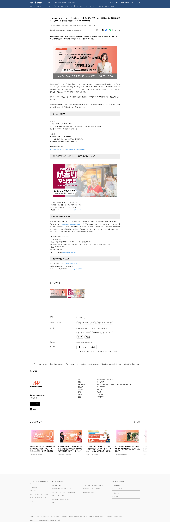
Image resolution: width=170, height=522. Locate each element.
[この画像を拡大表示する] (58, 293)
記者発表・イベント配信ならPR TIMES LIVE (63, 492)
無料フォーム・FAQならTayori (91, 488)
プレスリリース (42, 364)
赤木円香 (96, 332)
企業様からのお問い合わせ (96, 516)
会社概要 (32, 516)
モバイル (47, 6)
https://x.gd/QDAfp (78, 269)
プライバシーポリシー (43, 516)
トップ (33, 364)
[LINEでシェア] (109, 30)
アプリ (54, 6)
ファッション (80, 6)
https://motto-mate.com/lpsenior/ (71, 224)
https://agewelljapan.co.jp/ (69, 252)
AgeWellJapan (82, 328)
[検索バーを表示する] (139, 2)
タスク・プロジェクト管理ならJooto (93, 485)
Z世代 (88, 337)
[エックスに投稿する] (102, 30)
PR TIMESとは (33, 487)
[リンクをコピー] (118, 30)
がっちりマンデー (84, 332)
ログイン (133, 3)
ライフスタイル (90, 6)
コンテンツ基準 (55, 516)
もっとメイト (107, 332)
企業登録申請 (124, 3)
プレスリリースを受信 (111, 3)
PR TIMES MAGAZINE (58, 496)
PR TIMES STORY (56, 485)
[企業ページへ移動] (36, 385)
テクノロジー (38, 6)
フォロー (35, 404)
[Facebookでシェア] (106, 30)
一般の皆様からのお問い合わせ (113, 516)
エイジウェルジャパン (97, 328)
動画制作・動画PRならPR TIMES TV (61, 488)
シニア (80, 337)
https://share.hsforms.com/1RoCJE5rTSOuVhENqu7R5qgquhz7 (67, 149)
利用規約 (64, 516)
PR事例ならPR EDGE (88, 492)
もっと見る (137, 422)
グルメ (107, 6)
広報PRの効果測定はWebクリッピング (62, 499)
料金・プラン (33, 491)
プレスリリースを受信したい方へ (39, 494)
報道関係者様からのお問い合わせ (78, 516)
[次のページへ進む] (145, 436)
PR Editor (54, 503)
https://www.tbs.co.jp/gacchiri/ (71, 210)
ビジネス (100, 6)
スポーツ (113, 6)
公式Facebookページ (118, 485)
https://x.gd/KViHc (71, 263)
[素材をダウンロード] (115, 30)
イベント (81, 317)
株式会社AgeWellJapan (56, 364)
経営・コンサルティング (86, 323)
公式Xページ (115, 493)
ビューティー (69, 6)
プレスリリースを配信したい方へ (39, 498)
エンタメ (60, 6)
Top (31, 6)
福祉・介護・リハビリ (105, 323)
